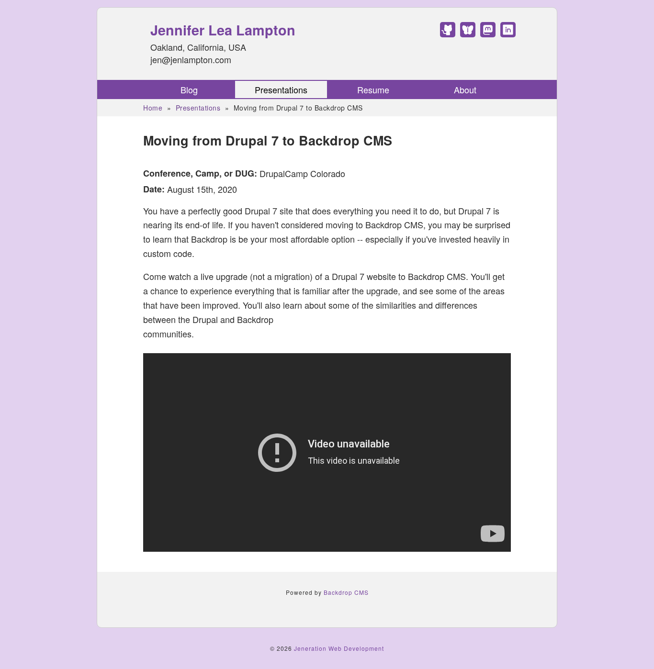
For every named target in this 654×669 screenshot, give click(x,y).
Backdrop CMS (346, 592)
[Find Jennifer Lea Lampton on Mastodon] (488, 33)
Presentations (281, 89)
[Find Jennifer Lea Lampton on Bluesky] (468, 33)
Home (152, 107)
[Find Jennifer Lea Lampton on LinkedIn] (508, 33)
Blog (189, 89)
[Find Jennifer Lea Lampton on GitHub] (448, 33)
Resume (373, 89)
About (465, 89)
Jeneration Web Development (339, 648)
